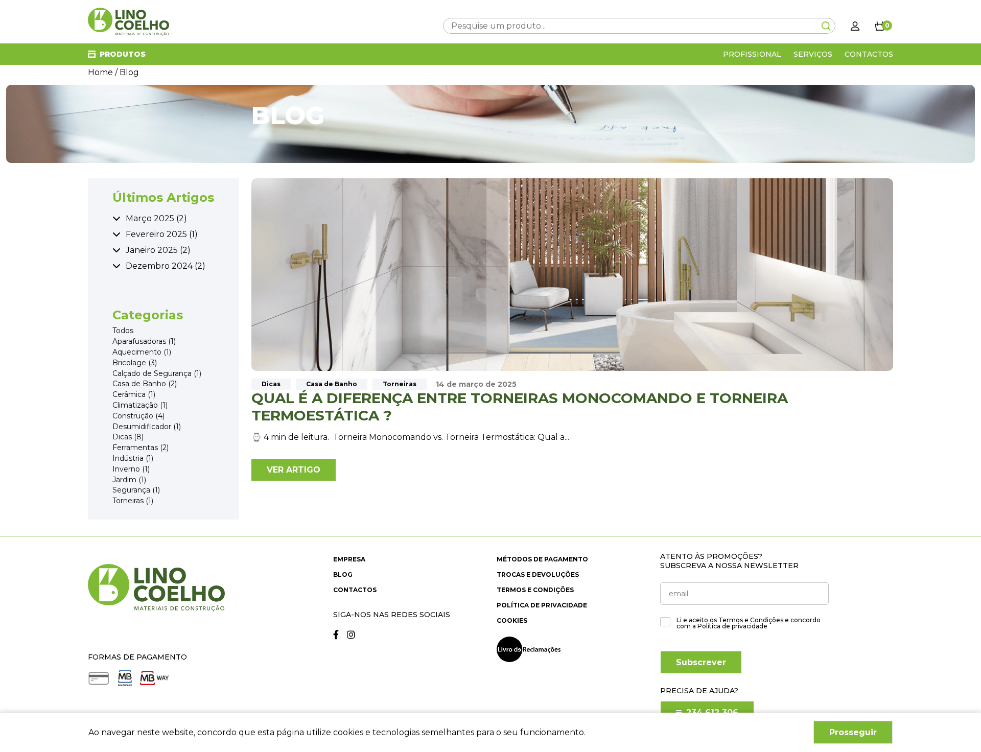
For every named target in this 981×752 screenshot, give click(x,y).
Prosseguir (853, 732)
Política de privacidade (542, 605)
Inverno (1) (131, 469)
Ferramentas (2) (140, 447)
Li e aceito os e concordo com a (748, 623)
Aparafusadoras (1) (144, 341)
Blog (343, 574)
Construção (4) (138, 416)
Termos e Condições (535, 590)
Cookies (512, 620)
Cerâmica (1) (133, 394)
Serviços (812, 54)
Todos (122, 331)
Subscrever (701, 662)
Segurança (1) (136, 490)
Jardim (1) (129, 480)
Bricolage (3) (134, 363)
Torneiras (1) (132, 501)
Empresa (349, 559)
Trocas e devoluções (538, 574)
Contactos (869, 54)
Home (100, 72)
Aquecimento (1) (141, 352)
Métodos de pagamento (542, 559)
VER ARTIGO (293, 470)
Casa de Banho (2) (144, 384)
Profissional (752, 54)
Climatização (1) (140, 405)
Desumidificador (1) (146, 426)
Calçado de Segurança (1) (156, 373)
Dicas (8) (128, 437)
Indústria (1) (132, 458)
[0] (880, 25)
